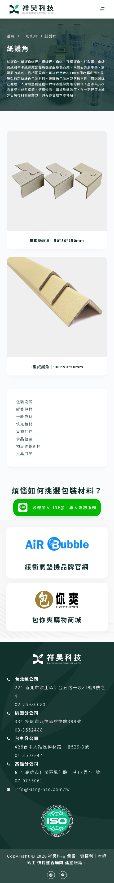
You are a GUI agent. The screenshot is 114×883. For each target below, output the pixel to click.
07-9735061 (29, 780)
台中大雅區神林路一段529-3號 (56, 746)
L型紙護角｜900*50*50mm (57, 366)
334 (20, 721)
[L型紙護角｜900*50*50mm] (57, 307)
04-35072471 (30, 755)
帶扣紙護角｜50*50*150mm (57, 240)
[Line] (63, 875)
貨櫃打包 (24, 431)
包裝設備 (24, 401)
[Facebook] (51, 875)
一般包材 (24, 416)
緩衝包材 (24, 409)
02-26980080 (30, 704)
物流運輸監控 (28, 446)
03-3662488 (29, 730)
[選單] (102, 9)
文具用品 (24, 453)
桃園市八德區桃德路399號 (53, 721)
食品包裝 (24, 438)
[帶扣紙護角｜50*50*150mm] (57, 181)
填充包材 (24, 424)
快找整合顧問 (50, 862)
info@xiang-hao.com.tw (42, 789)
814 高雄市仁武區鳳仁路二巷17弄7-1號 (57, 772)
